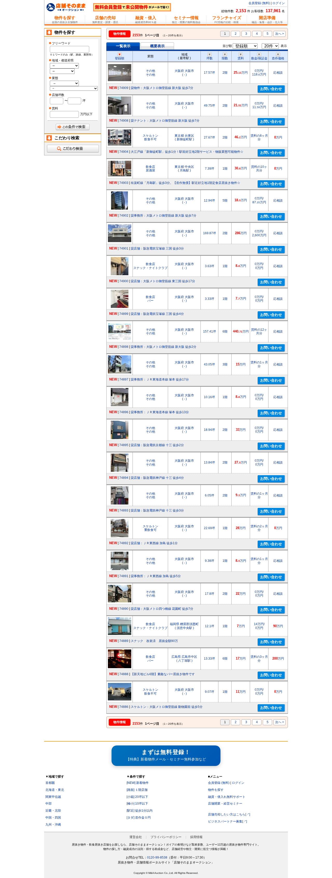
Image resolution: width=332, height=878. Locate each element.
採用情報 (196, 837)
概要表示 (157, 46)
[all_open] (72, 149)
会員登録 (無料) (259, 3)
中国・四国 (53, 817)
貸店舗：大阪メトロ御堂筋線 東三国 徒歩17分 (163, 281)
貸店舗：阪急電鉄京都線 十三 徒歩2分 (157, 445)
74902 (123, 215)
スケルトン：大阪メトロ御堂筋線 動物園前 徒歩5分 (167, 707)
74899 (123, 314)
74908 (123, 120)
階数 (225, 58)
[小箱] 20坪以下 (137, 797)
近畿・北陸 (53, 810)
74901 (123, 248)
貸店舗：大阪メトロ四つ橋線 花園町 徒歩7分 (162, 609)
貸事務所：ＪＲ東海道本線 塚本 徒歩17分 (160, 379)
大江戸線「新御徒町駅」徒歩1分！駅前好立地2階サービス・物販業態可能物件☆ (187, 152)
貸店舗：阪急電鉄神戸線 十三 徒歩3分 (157, 510)
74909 (123, 88)
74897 (123, 379)
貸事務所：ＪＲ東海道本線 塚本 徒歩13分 (160, 412)
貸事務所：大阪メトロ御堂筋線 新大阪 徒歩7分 (163, 215)
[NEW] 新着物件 (138, 783)
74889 (123, 641)
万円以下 (86, 114)
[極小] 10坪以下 (137, 803)
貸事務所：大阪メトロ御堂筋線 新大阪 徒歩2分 (163, 347)
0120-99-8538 (157, 857)
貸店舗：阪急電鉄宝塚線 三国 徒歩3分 (157, 248)
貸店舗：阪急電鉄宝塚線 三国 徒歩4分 (157, 314)
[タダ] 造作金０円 (139, 817)
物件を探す (216, 790)
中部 (48, 803)
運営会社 (135, 837)
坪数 (209, 58)
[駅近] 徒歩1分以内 (140, 810)
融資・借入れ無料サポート (226, 797)
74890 (123, 609)
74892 (123, 543)
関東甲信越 (53, 797)
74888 (123, 674)
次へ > (279, 34)
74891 (123, 576)
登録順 (119, 58)
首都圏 (50, 783)
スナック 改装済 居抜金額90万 (154, 641)
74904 (123, 152)
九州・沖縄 (53, 824)
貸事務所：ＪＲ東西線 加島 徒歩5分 (156, 576)
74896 (123, 412)
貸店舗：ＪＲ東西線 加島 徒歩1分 (154, 543)
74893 (123, 510)
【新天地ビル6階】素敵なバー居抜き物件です (163, 674)
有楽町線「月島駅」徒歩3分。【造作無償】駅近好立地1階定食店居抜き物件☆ (185, 183)
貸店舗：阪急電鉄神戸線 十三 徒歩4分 (157, 478)
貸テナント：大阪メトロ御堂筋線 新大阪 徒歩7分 (165, 120)
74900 (123, 281)
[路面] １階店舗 (137, 790)
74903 (123, 183)
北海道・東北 (54, 790)
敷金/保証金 (259, 58)
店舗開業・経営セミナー (225, 803)
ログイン (278, 3)
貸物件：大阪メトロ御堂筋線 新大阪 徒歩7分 (162, 88)
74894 (123, 478)
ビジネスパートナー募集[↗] (227, 821)
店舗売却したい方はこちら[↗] (229, 814)
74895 (123, 445)
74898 (123, 347)
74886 (123, 707)
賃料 (241, 58)
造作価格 (278, 58)
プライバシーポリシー (166, 837)
